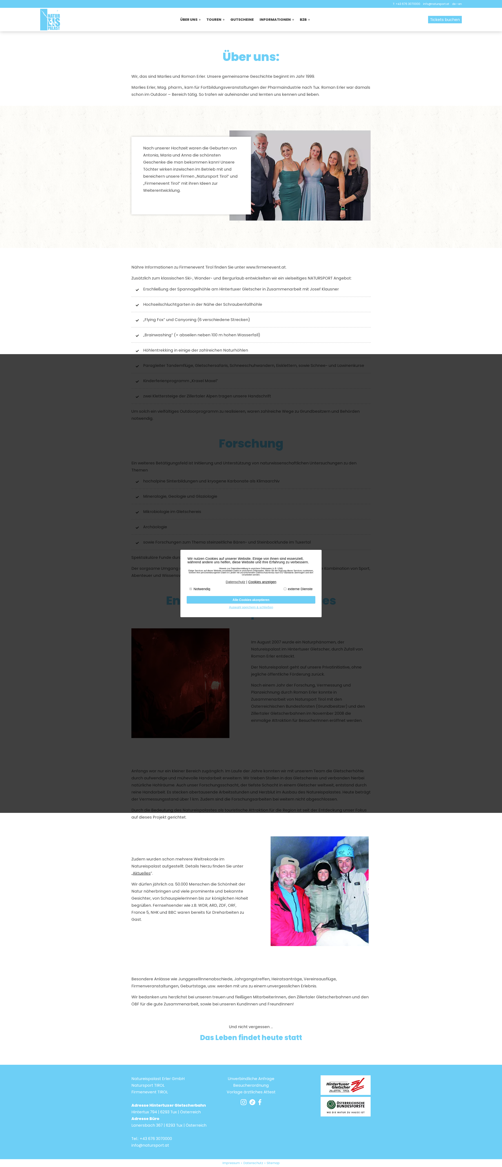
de (454, 4)
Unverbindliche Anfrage (251, 1078)
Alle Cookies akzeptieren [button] (251, 600)
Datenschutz (253, 1163)
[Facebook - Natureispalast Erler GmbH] (259, 1103)
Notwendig (202, 589)
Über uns (188, 19)
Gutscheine (242, 19)
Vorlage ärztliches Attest (251, 1092)
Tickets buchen (445, 19)
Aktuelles (142, 873)
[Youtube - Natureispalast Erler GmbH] (252, 1103)
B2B (303, 19)
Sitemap (273, 1163)
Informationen (275, 19)
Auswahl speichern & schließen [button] (251, 607)
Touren (213, 19)
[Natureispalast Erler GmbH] (50, 19)
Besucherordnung (251, 1085)
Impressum (231, 1163)
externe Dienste (300, 589)
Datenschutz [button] (235, 582)
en (460, 4)
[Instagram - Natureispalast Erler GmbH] (243, 1103)
